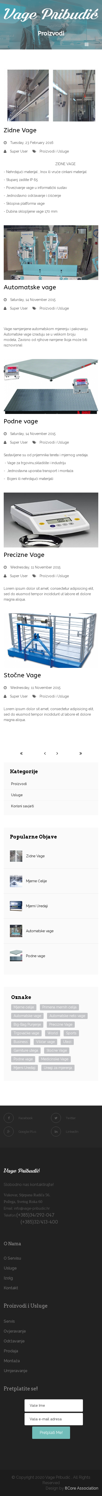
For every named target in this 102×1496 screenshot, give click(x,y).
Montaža (12, 1361)
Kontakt (11, 1288)
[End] (81, 753)
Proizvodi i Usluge (54, 151)
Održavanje (14, 1341)
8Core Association (81, 1488)
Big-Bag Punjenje (27, 1024)
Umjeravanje (15, 1370)
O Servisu (12, 1258)
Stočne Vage (22, 675)
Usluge (17, 795)
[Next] (57, 753)
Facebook (26, 1118)
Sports (71, 1033)
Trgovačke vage (26, 1033)
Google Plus (27, 1131)
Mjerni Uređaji (24, 1068)
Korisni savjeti (22, 806)
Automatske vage (30, 287)
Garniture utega (26, 1050)
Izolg (8, 1278)
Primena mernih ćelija (59, 1007)
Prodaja (11, 1351)
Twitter (71, 1118)
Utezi (67, 1042)
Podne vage (21, 421)
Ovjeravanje (15, 1331)
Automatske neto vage (67, 1016)
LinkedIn (72, 1131)
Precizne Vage (24, 555)
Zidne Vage (20, 130)
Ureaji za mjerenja (58, 1068)
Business (21, 1042)
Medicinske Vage (54, 1059)
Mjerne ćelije (24, 1007)
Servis (9, 1321)
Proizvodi (19, 784)
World (53, 1033)
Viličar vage (45, 1042)
